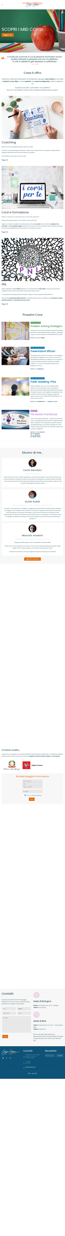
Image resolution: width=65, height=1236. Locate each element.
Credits (29, 1073)
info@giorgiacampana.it (31, 1067)
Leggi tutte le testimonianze (32, 559)
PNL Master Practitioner (44, 414)
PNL (4, 284)
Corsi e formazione (15, 212)
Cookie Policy (34, 1073)
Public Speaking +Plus (43, 381)
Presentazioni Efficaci (43, 351)
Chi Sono (6, 37)
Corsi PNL (34, 410)
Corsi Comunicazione (37, 347)
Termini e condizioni (37, 795)
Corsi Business (35, 322)
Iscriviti (60, 1055)
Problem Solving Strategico (46, 326)
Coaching (9, 142)
